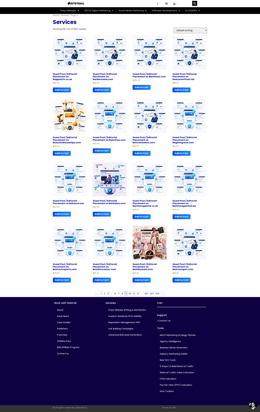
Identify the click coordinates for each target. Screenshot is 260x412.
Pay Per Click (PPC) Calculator (176, 385)
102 (146, 293)
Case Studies (63, 322)
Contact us (63, 353)
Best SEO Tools (168, 360)
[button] (194, 3)
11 (134, 293)
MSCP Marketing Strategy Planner (178, 335)
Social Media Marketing (131, 10)
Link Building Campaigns (121, 328)
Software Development (164, 10)
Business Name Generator (174, 347)
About (60, 310)
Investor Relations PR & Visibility (125, 316)
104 (157, 293)
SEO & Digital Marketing (97, 10)
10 (130, 293)
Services (65, 15)
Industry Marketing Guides (174, 353)
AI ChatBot (191, 10)
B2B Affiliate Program (68, 347)
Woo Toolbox (167, 391)
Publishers (62, 328)
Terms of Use (169, 407)
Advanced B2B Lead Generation (125, 334)
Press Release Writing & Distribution (127, 310)
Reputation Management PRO (124, 322)
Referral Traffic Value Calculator (177, 372)
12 (138, 293)
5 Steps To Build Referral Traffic (176, 366)
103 (151, 293)
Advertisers (63, 316)
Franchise (62, 334)
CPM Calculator (168, 378)
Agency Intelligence (170, 341)
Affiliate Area (64, 341)
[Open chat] (253, 405)
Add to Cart (62, 89)
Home (56, 15)
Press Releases (68, 10)
